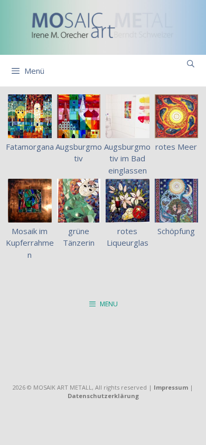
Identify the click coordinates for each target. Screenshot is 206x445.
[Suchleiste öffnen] (190, 64)
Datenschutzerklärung (103, 396)
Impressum (171, 387)
